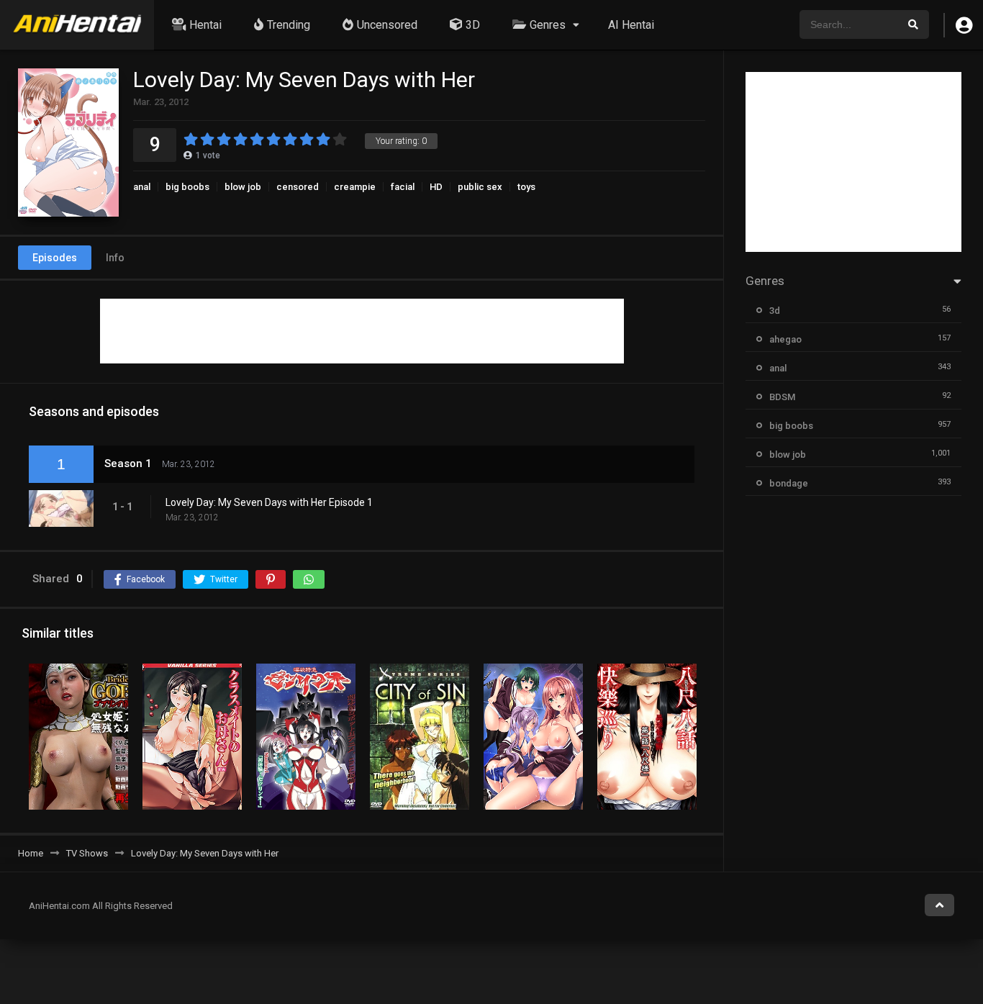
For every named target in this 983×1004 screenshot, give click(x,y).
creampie (355, 186)
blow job (243, 186)
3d (774, 310)
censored (297, 186)
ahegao (785, 339)
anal (141, 186)
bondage (788, 483)
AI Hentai (631, 25)
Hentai (205, 25)
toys (526, 186)
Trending (288, 25)
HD (436, 186)
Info (115, 257)
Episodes (54, 257)
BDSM (782, 397)
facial (403, 186)
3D (473, 25)
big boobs (187, 186)
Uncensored (387, 25)
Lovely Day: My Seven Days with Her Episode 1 (269, 502)
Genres (548, 25)
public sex (480, 186)
